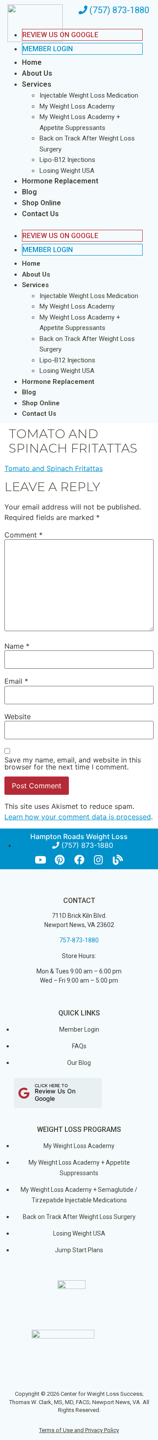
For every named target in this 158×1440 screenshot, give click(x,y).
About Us (37, 73)
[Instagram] (98, 860)
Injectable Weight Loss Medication (89, 95)
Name (16, 646)
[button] (73, 224)
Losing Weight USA (67, 171)
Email (16, 681)
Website (17, 716)
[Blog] (118, 860)
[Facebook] (79, 860)
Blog (29, 192)
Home (32, 62)
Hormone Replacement (60, 181)
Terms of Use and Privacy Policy (79, 1430)
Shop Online (41, 203)
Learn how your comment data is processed (77, 816)
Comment (23, 534)
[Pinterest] (60, 860)
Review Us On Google (60, 236)
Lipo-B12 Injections (67, 160)
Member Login (47, 49)
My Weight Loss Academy (77, 106)
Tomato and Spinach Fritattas (53, 468)
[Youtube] (41, 860)
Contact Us (40, 214)
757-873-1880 (79, 940)
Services (36, 84)
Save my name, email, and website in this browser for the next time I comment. (72, 763)
